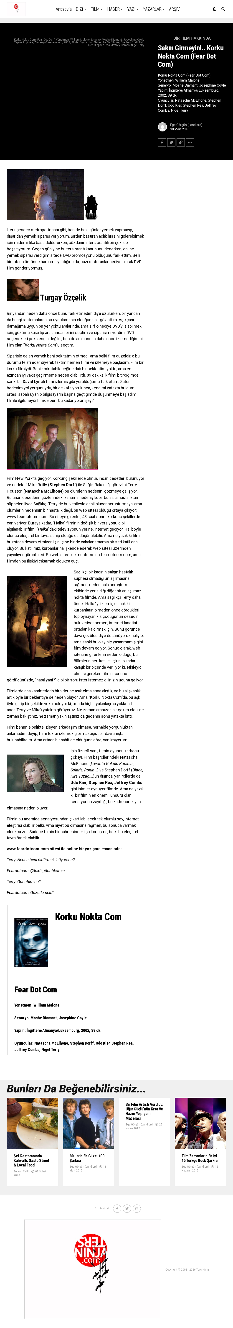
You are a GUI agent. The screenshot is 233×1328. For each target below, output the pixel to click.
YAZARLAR (152, 9)
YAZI (131, 9)
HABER (113, 9)
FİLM (95, 9)
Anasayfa (64, 9)
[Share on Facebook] (162, 142)
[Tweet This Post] (171, 142)
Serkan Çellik (22, 1171)
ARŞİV (174, 9)
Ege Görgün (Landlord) (186, 125)
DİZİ (79, 9)
